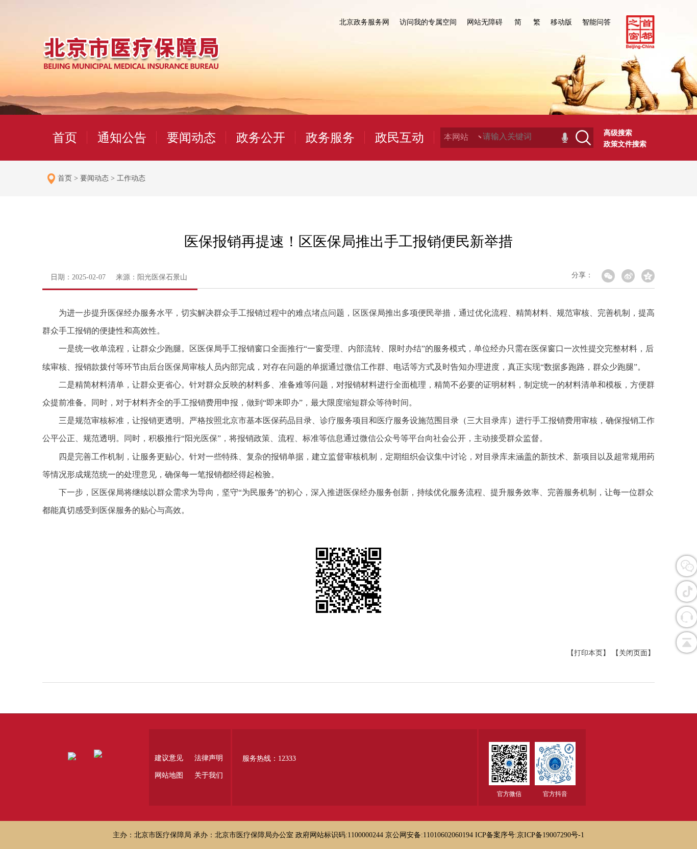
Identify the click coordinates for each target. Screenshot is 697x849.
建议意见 (169, 758)
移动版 (561, 22)
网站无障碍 (485, 22)
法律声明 (208, 758)
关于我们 (208, 775)
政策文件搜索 (625, 144)
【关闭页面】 (633, 653)
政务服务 (330, 137)
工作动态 (131, 178)
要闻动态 (191, 137)
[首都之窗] (640, 46)
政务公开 (260, 137)
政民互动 (399, 137)
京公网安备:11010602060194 (430, 835)
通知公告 (121, 137)
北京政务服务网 (364, 22)
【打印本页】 (588, 653)
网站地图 (169, 775)
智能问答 (596, 22)
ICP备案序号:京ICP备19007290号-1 (529, 835)
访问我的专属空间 (428, 22)
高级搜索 (618, 133)
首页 (65, 137)
